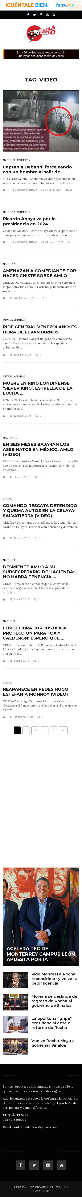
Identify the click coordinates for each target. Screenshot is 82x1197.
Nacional (10, 160)
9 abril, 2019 (22, 599)
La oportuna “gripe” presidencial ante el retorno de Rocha (51, 1023)
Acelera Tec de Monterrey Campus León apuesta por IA (41, 954)
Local (7, 499)
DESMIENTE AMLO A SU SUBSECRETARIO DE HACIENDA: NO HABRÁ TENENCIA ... (38, 572)
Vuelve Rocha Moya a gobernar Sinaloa (53, 1043)
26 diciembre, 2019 (26, 298)
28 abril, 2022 (53, 190)
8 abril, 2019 (22, 660)
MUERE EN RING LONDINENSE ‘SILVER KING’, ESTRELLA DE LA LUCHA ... (37, 388)
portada (23, 160)
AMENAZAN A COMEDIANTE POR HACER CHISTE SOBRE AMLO (39, 273)
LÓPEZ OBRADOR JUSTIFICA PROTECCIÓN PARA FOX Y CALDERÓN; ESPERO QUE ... (34, 633)
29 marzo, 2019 (24, 717)
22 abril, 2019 (22, 477)
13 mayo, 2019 (23, 354)
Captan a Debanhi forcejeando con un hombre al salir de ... (37, 169)
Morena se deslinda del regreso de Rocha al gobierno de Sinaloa (54, 1001)
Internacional (14, 320)
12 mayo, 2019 (23, 415)
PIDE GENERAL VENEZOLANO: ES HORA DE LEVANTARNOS (40, 329)
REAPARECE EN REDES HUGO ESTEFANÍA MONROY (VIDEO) (35, 692)
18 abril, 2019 (22, 538)
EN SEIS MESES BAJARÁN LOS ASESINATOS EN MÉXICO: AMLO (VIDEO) (38, 449)
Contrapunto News (21, 190)
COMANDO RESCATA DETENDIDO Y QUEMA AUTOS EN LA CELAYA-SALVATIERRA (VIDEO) (40, 510)
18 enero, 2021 (54, 242)
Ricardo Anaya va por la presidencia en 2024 (29, 221)
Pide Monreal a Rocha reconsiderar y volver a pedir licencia (54, 979)
